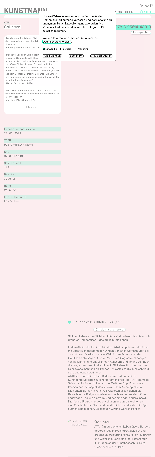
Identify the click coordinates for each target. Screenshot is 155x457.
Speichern (76, 56)
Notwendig (51, 49)
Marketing (83, 49)
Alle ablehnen (52, 56)
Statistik (67, 49)
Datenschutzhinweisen (57, 41)
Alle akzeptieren (101, 56)
